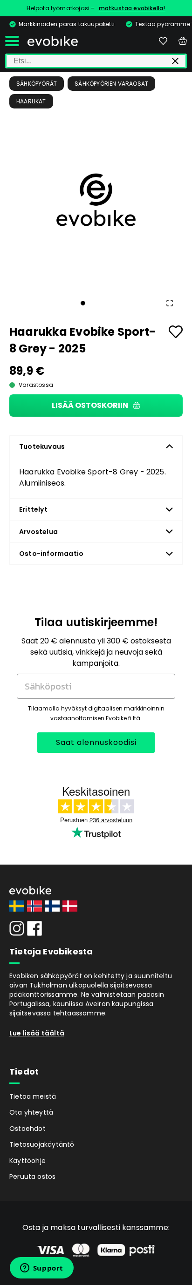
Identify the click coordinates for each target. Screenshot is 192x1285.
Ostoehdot (27, 1128)
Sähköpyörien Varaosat (111, 84)
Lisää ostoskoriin (90, 405)
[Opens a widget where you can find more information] (41, 1268)
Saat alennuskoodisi (96, 742)
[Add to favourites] (176, 331)
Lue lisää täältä (36, 1033)
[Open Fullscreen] (169, 303)
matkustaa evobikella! (132, 8)
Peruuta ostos (32, 1176)
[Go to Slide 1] (83, 303)
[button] (96, 199)
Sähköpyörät (36, 84)
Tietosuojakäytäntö (42, 1144)
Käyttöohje (27, 1160)
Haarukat (31, 101)
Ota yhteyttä (31, 1112)
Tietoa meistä (32, 1096)
